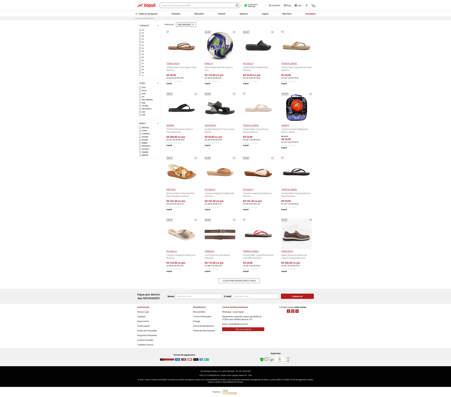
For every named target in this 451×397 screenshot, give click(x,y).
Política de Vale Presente (204, 330)
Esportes (244, 13)
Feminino (176, 13)
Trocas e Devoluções (202, 316)
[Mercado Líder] (279, 359)
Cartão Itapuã (143, 326)
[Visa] (177, 359)
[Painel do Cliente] (306, 5)
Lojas (299, 5)
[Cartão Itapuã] (167, 359)
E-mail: (227, 296)
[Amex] (201, 359)
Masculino (199, 13)
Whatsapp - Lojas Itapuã (233, 312)
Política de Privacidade (147, 330)
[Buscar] (236, 5)
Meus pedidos (199, 312)
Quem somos (143, 321)
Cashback (276, 5)
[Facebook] (288, 311)
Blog (289, 5)
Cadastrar (297, 296)
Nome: (171, 296)
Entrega (196, 321)
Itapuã (265, 13)
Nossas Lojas (143, 312)
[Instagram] (292, 311)
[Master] (183, 359)
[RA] (288, 359)
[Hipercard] (189, 359)
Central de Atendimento (203, 326)
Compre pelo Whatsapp (253, 5)
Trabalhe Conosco (145, 344)
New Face (287, 13)
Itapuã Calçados (146, 5)
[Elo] (195, 359)
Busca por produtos (147, 18)
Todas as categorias (147, 13)
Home (137, 18)
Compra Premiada (145, 340)
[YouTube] (297, 311)
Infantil (221, 13)
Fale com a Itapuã (243, 329)
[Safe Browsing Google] (267, 359)
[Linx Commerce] (229, 392)
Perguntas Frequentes (147, 335)
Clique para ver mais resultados (239, 280)
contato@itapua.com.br (238, 324)
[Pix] (206, 359)
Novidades (311, 13)
